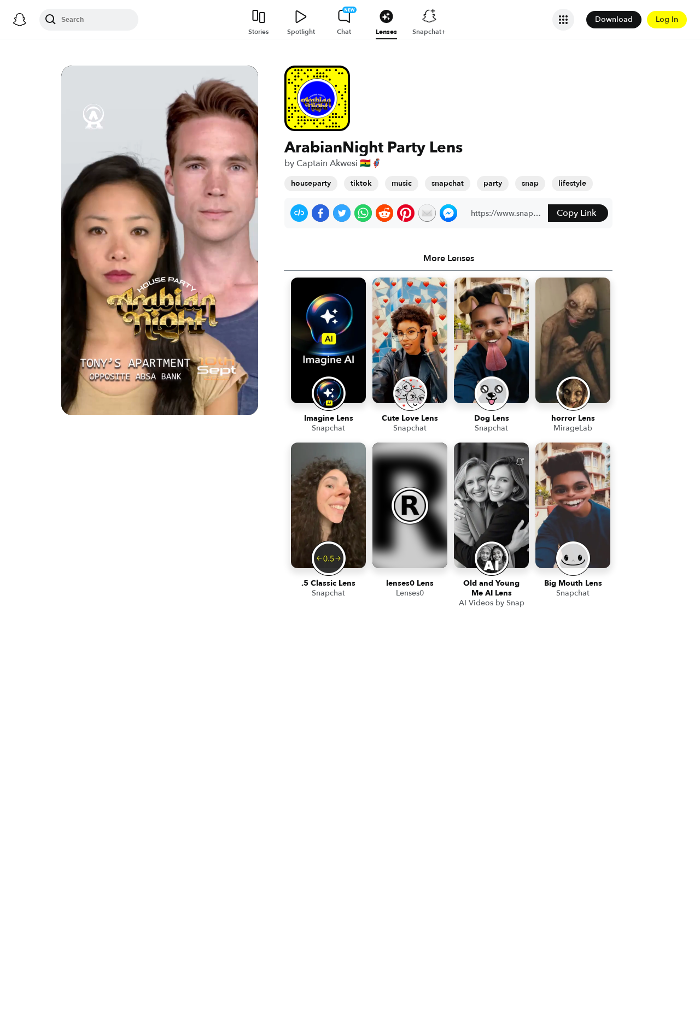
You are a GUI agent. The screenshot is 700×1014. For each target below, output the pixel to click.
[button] (299, 213)
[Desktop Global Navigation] (19, 19)
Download (614, 19)
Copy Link (576, 213)
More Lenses (448, 258)
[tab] (448, 258)
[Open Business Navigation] (563, 20)
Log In (667, 19)
